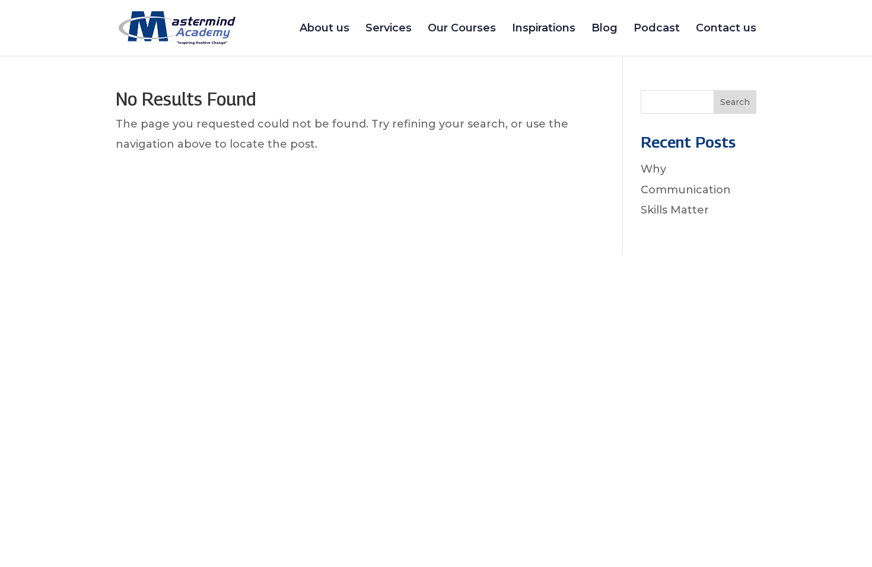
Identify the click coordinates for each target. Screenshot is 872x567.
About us (324, 29)
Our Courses (462, 29)
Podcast (657, 29)
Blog (604, 29)
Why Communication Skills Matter (686, 189)
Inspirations (543, 29)
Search (735, 102)
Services (388, 29)
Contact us (726, 29)
